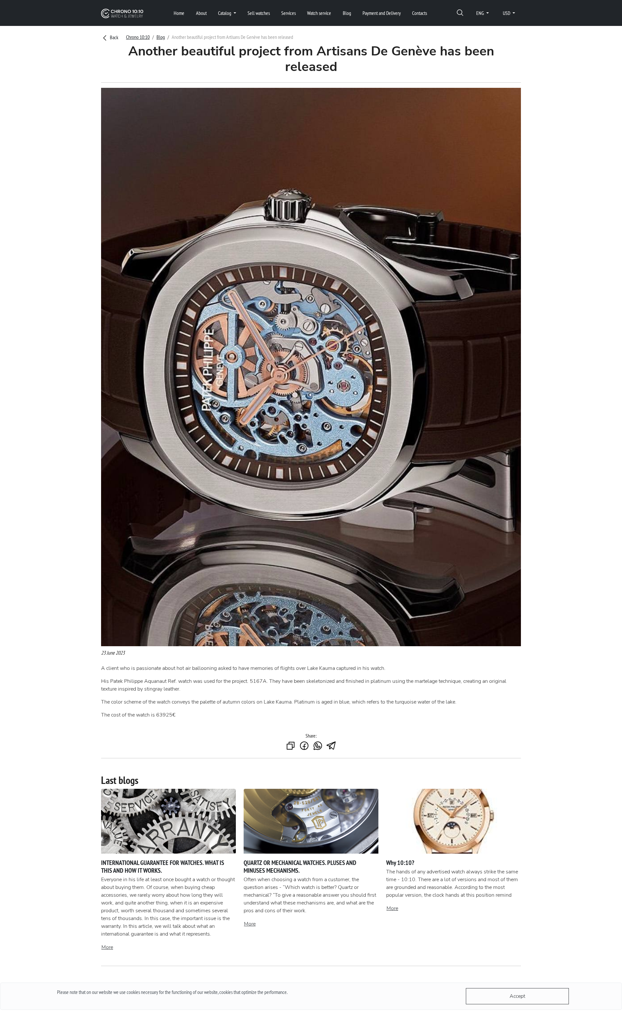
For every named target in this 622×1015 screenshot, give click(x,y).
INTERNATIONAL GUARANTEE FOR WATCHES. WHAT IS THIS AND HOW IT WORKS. (162, 866)
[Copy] (290, 746)
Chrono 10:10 (138, 37)
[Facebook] (304, 746)
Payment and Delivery (382, 13)
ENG (480, 13)
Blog (347, 13)
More (107, 947)
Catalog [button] (225, 13)
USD (507, 13)
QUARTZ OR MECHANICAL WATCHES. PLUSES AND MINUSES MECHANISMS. (300, 866)
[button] (460, 13)
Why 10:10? (400, 862)
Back (113, 37)
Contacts (419, 13)
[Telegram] (331, 746)
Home (179, 13)
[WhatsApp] (318, 746)
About (201, 13)
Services (288, 13)
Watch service (319, 13)
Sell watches (259, 13)
